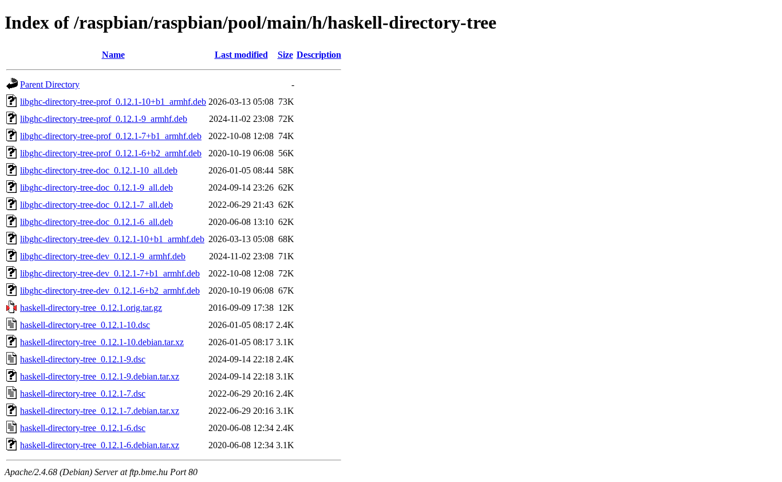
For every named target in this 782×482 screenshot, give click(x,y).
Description (319, 55)
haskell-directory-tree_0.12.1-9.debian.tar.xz (99, 376)
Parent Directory (50, 84)
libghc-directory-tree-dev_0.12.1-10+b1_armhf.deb (112, 239)
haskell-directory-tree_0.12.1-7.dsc (82, 393)
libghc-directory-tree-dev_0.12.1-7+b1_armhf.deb (110, 273)
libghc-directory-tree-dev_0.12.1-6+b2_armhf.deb (110, 290)
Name (113, 55)
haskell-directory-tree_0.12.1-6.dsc (82, 428)
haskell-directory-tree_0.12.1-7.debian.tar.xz (99, 411)
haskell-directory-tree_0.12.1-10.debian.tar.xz (102, 342)
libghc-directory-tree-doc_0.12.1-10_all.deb (98, 170)
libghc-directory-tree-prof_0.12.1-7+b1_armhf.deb (111, 136)
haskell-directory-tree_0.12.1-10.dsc (85, 325)
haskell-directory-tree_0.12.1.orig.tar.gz (91, 308)
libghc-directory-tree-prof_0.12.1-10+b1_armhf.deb (113, 101)
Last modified (241, 55)
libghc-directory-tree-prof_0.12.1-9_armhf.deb (103, 119)
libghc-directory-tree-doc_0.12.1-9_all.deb (96, 187)
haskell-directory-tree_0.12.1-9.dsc (82, 359)
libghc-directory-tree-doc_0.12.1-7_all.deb (96, 205)
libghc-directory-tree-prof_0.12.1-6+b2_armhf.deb (111, 153)
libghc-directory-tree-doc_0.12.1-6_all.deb (96, 222)
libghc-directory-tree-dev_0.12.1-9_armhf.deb (102, 256)
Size (285, 55)
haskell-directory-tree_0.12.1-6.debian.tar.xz (99, 445)
